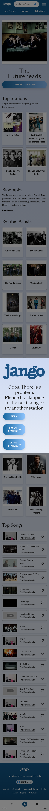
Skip (13, 416)
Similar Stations (13, 429)
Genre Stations (13, 444)
